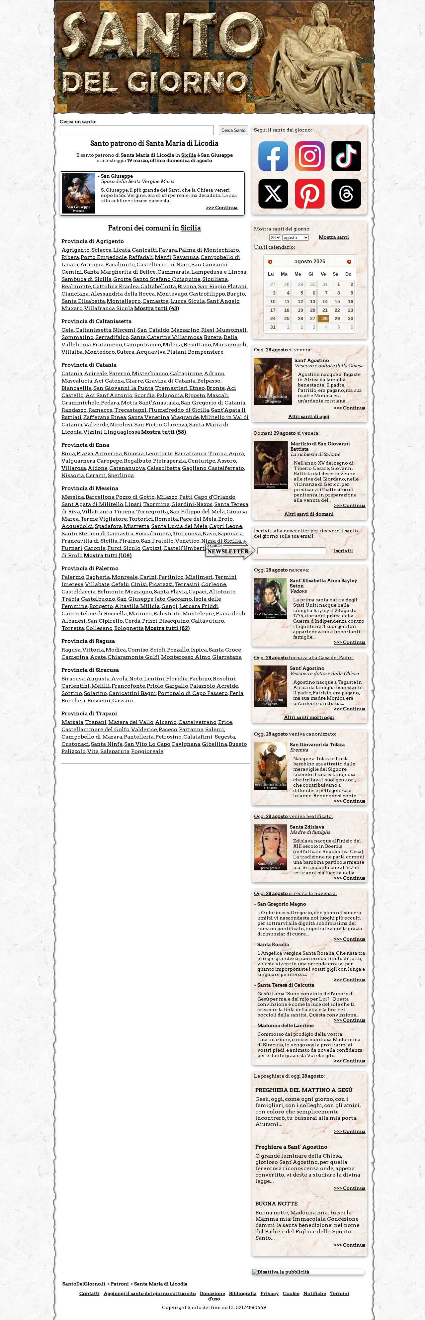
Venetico (187, 541)
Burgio (236, 294)
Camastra (155, 301)
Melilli (100, 686)
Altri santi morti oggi (309, 717)
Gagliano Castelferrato (213, 468)
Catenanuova (127, 468)
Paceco (168, 729)
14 (325, 301)
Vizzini (92, 432)
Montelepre (198, 613)
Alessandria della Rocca (122, 294)
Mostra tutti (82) (167, 628)
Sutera (125, 352)
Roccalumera (153, 533)
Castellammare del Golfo (95, 729)
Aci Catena (109, 381)
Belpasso (208, 381)
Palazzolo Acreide (214, 686)
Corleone (213, 584)
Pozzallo (178, 650)
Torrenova (187, 533)
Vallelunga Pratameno (91, 344)
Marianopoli (230, 344)
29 (300, 284)
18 (287, 310)
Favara (168, 250)
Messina (72, 497)
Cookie (291, 1293)
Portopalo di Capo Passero (193, 693)
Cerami (96, 475)
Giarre (134, 381)
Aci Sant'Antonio (108, 395)
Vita (93, 751)
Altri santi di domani (309, 514)
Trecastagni (130, 410)
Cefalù (120, 584)
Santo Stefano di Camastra (97, 533)
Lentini (154, 678)
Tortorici (140, 519)
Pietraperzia (169, 461)
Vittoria (93, 650)
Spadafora (108, 526)
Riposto (195, 395)
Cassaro (122, 700)
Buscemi (99, 700)
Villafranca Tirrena (108, 511)
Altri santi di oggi (308, 416)
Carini (148, 577)
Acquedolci (77, 526)
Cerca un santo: (78, 121)
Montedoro (99, 352)
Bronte (216, 388)
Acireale (95, 373)
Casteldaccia (78, 591)
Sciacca (101, 250)
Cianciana (75, 294)
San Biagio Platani (222, 286)
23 (350, 310)
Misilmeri (199, 577)
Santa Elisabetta (83, 301)
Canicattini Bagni (132, 693)
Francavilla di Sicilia (89, 541)
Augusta (98, 678)
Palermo (72, 577)
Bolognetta (129, 628)
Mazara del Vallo (130, 722)
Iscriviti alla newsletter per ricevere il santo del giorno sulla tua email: (306, 533)
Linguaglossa (122, 432)
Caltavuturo (207, 621)
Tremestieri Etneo (180, 388)
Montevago (171, 294)
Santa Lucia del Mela (179, 526)
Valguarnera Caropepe (91, 461)
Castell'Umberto (185, 548)
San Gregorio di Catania (213, 402)
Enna (68, 453)
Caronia (95, 548)
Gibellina (214, 744)
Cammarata (173, 272)
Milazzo (167, 497)
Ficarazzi (161, 584)
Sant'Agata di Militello (92, 504)
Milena (172, 344)
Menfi (163, 257)
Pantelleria (139, 737)
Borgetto (101, 606)
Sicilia (188, 155)
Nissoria (72, 475)
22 (337, 310)
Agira (236, 453)
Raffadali (140, 257)
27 (273, 284)
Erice (225, 722)
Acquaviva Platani (161, 352)
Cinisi (139, 584)
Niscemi (124, 330)
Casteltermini (155, 264)
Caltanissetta (93, 330)
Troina (217, 453)
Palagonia (169, 395)
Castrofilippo (207, 294)
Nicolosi (121, 424)
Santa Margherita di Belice (120, 272)
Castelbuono (98, 599)
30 (312, 284)
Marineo (140, 613)
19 (300, 310)
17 (273, 310)
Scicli (157, 650)
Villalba (72, 352)
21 (325, 310)
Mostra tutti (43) (156, 308)
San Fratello (157, 541)
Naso (209, 533)
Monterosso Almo (186, 657)
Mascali (217, 395)
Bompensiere (205, 352)
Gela (67, 330)
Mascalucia (76, 381)
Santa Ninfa (107, 744)
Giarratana (227, 657)
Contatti (89, 1293)
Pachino (200, 678)
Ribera (70, 257)
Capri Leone (225, 526)
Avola (119, 678)
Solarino (95, 693)
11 (287, 301)
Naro (183, 264)
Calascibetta (163, 468)
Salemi (214, 729)
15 (337, 301)
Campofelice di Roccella (94, 613)
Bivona (187, 286)
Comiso (138, 650)
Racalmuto (120, 264)
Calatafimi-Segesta (209, 737)
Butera (213, 337)
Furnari (71, 548)
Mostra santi (334, 237)
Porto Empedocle (104, 257)
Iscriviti (343, 550)
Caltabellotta (158, 286)
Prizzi (149, 621)
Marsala (72, 722)
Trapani (96, 722)
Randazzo (74, 410)
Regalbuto (137, 461)
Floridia (177, 678)
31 (325, 284)
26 (300, 318)
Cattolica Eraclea (116, 286)
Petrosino (168, 737)
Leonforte (159, 453)
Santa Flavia (170, 591)
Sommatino (77, 337)
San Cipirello (105, 621)
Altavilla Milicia (137, 606)
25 (287, 318)
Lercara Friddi (198, 606)
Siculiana (215, 279)
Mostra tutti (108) (108, 555)
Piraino (129, 541)
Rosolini (224, 678)
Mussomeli (231, 330)
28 (287, 284)
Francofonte (128, 686)
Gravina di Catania (170, 381)
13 (312, 301)
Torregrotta (152, 511)
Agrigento (75, 250)
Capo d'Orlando (214, 497)
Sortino (71, 693)
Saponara (230, 533)
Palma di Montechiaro (209, 250)
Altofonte (222, 591)
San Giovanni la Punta (123, 388)
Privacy (270, 1293)
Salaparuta (114, 751)
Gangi (169, 606)
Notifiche (314, 1293)
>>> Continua (222, 207)
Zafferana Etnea (104, 417)
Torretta (72, 628)
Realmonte (76, 286)
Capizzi (152, 548)
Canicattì (144, 250)
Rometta (166, 519)
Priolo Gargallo (167, 686)
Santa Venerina (148, 417)
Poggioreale (147, 751)
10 (273, 301)
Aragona (92, 264)
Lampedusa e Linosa (218, 272)
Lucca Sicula (187, 301)
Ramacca (100, 410)
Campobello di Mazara (91, 737)
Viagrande (185, 417)
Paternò (119, 373)
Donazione (212, 1293)
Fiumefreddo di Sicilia (178, 410)
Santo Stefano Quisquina (167, 279)
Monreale (125, 577)
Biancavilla (76, 388)
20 (312, 310)
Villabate (97, 584)
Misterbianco (150, 373)
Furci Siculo (123, 548)
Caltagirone (186, 373)
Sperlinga (121, 475)
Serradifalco (112, 337)
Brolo (225, 519)
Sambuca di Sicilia (86, 279)
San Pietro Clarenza (160, 424)
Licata (121, 250)
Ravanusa (186, 257)
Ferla (236, 693)
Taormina (156, 504)
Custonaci (75, 744)
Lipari (133, 504)
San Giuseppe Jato (141, 599)
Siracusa (73, 678)
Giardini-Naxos (191, 504)
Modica (116, 650)
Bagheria (98, 577)
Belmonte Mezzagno (124, 591)
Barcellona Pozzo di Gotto (120, 497)
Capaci (198, 591)
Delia (230, 337)
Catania (71, 373)
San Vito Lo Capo (147, 744)
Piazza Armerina (99, 453)
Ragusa (71, 650)
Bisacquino (174, 621)
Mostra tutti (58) (163, 432)
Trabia (70, 599)
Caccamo (179, 599)
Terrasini (187, 584)
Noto (135, 678)
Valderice (144, 729)
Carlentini (75, 686)
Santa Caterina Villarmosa (166, 337)
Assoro (226, 461)
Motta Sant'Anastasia (150, 402)
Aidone (98, 468)
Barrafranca (190, 453)
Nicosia (134, 453)
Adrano (214, 373)
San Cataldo (153, 330)
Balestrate (167, 613)
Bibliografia (243, 1293)
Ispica (199, 650)
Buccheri (73, 700)
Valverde (96, 424)
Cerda (132, 621)
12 (300, 301)
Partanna (191, 729)
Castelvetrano (197, 722)
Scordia (144, 395)
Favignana (186, 744)
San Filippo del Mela (197, 511)
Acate (98, 657)
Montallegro (124, 301)
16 (350, 301)
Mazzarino (185, 330)
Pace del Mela (198, 519)
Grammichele (80, 402)
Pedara (110, 402)
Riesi (207, 330)
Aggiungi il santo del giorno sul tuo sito (150, 1293)
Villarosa (73, 468)
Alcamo (166, 722)
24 (273, 318)
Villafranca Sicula (108, 308)
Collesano (99, 628)
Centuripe (201, 461)
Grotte (122, 279)
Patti (185, 497)
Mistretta (136, 526)
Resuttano (197, 344)
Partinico (171, 577)
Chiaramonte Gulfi (133, 657)
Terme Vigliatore (103, 519)
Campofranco (142, 344)
